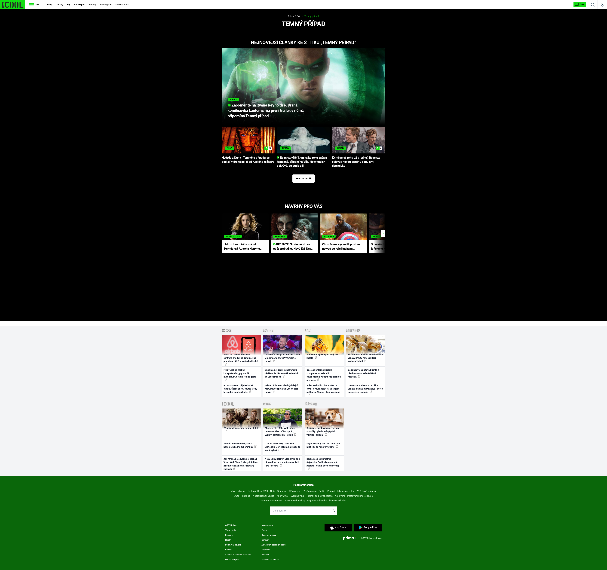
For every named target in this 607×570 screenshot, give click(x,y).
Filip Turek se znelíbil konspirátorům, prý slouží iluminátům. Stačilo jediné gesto (240, 373)
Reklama (229, 535)
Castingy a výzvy (268, 535)
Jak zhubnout (238, 491)
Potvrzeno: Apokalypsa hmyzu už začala (323, 356)
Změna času (310, 491)
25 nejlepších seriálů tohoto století (241, 428)
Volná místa (230, 530)
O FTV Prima (230, 525)
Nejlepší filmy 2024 (258, 491)
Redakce (265, 554)
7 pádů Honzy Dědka (263, 495)
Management (267, 525)
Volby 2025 (282, 495)
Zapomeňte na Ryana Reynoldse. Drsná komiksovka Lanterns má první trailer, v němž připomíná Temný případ (266, 110)
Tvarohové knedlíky (295, 500)
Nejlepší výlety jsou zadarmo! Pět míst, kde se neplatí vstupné (323, 445)
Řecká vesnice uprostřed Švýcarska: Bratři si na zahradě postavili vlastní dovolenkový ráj (323, 462)
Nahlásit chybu (232, 559)
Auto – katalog (242, 495)
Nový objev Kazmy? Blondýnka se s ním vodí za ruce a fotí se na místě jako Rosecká (282, 462)
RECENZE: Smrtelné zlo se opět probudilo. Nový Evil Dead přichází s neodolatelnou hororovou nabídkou (293, 247)
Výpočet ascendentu (271, 500)
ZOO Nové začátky (366, 491)
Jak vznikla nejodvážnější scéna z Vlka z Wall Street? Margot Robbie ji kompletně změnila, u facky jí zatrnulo (241, 464)
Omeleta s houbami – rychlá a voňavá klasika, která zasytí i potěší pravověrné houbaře (365, 388)
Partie (322, 491)
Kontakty (265, 540)
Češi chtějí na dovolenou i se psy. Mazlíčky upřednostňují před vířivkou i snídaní (323, 431)
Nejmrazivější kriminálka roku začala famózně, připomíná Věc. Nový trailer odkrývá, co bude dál (302, 162)
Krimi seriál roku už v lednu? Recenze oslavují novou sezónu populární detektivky (356, 162)
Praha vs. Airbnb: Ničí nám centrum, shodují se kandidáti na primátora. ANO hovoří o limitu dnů (241, 358)
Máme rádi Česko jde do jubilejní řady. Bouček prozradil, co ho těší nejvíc (281, 388)
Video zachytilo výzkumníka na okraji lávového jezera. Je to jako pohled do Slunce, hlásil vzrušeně (323, 388)
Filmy (49, 4)
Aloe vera (340, 495)
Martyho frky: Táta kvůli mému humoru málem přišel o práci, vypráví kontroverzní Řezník (280, 431)
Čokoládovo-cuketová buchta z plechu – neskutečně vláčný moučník (363, 373)
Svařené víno (297, 495)
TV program (295, 491)
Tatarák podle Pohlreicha (319, 495)
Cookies (229, 550)
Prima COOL (294, 16)
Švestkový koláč (337, 500)
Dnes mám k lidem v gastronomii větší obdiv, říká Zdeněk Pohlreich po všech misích (281, 373)
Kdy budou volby (345, 491)
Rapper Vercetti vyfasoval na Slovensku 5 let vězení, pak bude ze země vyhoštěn (282, 447)
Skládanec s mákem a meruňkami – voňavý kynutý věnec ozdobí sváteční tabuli (365, 358)
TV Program (105, 4)
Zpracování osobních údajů (273, 545)
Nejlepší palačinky (317, 500)
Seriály (59, 4)
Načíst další (303, 178)
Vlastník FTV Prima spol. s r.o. (238, 554)
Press (264, 530)
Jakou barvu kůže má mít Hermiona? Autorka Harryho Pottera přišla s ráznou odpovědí (242, 247)
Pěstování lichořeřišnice (360, 495)
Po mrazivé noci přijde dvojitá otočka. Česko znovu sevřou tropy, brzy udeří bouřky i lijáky (240, 388)
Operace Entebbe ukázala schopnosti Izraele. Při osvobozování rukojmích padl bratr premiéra (324, 375)
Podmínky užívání (233, 545)
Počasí (331, 491)
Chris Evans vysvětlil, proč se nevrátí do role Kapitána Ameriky (341, 247)
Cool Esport (79, 4)
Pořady (92, 4)
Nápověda (265, 550)
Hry (68, 4)
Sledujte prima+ (123, 4)
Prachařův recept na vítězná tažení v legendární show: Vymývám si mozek (282, 358)
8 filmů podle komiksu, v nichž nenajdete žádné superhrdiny (238, 445)
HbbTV (228, 540)
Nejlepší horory (278, 491)
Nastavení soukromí (270, 559)
